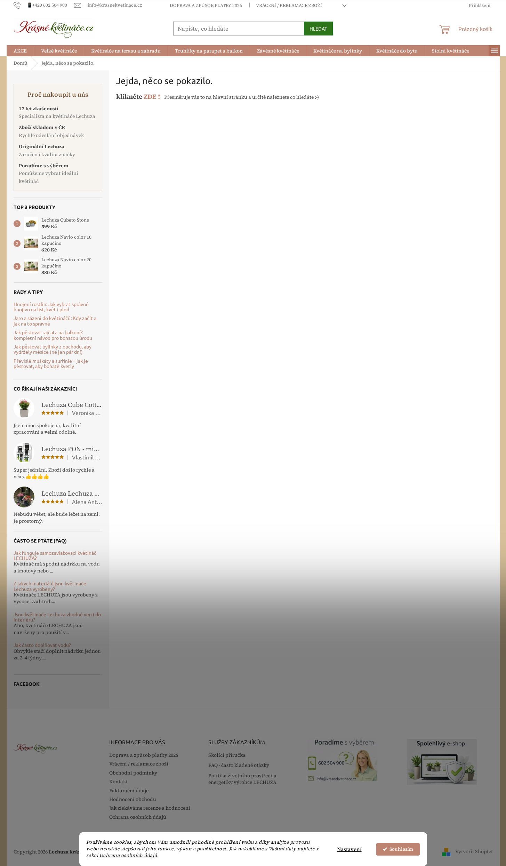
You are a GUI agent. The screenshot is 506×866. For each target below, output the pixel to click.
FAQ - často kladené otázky (238, 765)
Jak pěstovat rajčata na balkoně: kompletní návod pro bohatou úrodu (53, 335)
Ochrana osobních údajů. (129, 855)
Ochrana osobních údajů (137, 816)
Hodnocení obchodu (132, 799)
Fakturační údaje (128, 790)
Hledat (318, 28)
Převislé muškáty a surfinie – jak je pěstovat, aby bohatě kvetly (51, 363)
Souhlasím (401, 849)
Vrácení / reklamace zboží (289, 5)
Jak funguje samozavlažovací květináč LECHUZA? (55, 555)
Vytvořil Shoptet (474, 851)
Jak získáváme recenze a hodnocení (149, 807)
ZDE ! (151, 96)
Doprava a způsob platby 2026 (206, 5)
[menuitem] (20, 50)
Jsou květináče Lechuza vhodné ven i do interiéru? (57, 617)
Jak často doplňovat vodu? (42, 645)
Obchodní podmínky (133, 772)
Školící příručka (227, 755)
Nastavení (349, 849)
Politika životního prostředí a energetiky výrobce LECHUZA (242, 779)
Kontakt (118, 781)
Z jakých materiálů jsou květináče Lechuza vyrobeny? (50, 586)
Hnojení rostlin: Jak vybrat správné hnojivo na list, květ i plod (51, 307)
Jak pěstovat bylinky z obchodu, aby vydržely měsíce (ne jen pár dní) (52, 349)
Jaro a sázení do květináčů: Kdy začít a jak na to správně (55, 320)
